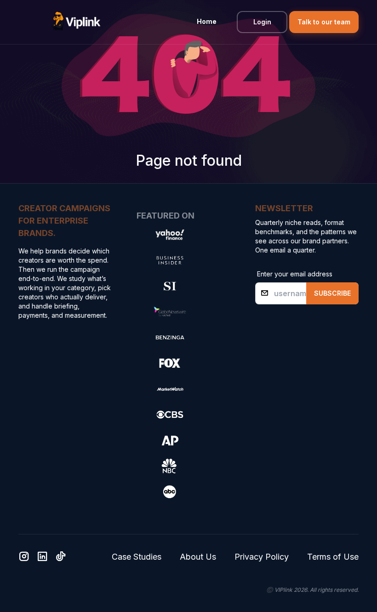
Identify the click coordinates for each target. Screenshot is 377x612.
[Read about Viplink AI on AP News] (170, 440)
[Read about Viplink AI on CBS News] (170, 414)
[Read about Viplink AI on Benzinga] (170, 337)
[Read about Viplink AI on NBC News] (170, 466)
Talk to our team (323, 22)
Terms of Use (333, 556)
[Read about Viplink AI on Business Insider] (170, 260)
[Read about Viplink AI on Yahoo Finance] (170, 234)
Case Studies (136, 556)
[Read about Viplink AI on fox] (170, 363)
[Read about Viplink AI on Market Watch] (170, 389)
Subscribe (332, 293)
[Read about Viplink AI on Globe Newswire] (170, 312)
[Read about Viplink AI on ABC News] (170, 492)
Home (207, 21)
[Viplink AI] (75, 22)
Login (262, 22)
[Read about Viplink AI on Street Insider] (170, 286)
